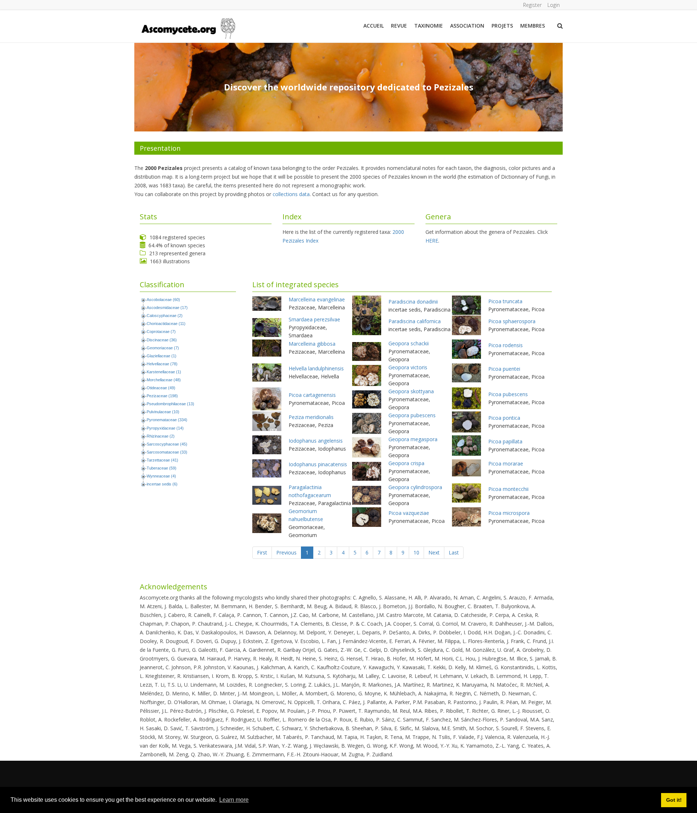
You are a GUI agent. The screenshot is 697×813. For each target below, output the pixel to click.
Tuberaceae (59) (161, 468)
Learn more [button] (234, 800)
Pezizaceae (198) (162, 396)
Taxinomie (428, 25)
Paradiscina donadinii (413, 301)
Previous (286, 552)
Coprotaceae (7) (161, 331)
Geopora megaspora (412, 439)
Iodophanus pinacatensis (318, 464)
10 (416, 552)
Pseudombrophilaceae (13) (170, 404)
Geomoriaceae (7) (163, 348)
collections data (291, 194)
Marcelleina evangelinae (317, 299)
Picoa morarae (505, 463)
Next (434, 552)
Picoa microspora (509, 512)
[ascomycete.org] (188, 27)
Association (467, 25)
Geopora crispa (406, 463)
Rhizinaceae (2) (161, 436)
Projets (502, 25)
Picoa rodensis (505, 345)
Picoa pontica (504, 417)
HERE (431, 240)
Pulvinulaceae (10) (163, 412)
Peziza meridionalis (311, 417)
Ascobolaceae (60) (163, 299)
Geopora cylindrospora (415, 487)
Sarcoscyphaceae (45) (167, 444)
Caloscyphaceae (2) (165, 315)
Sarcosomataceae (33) (167, 452)
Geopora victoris (407, 367)
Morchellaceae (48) (164, 380)
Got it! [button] (674, 800)
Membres (532, 25)
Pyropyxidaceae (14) (165, 428)
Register (532, 4)
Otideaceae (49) (161, 388)
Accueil (373, 25)
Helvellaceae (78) (162, 364)
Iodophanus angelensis (316, 440)
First (262, 552)
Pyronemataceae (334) (167, 420)
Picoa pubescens (508, 394)
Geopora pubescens (412, 415)
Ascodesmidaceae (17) (167, 307)
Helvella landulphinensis (316, 368)
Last (454, 552)
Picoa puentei (504, 368)
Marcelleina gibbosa (312, 343)
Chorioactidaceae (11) (166, 323)
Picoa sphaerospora (511, 321)
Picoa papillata (505, 441)
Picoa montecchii (508, 488)
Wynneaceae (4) (161, 476)
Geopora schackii (408, 343)
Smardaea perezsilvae (314, 319)
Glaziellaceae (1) (161, 356)
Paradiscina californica (414, 321)
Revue (399, 25)
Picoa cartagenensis (312, 394)
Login (553, 4)
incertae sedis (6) (162, 484)
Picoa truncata (505, 301)
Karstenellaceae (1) (164, 372)
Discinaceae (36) (162, 340)
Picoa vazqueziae (408, 512)
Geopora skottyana (411, 391)
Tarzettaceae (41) (162, 460)
